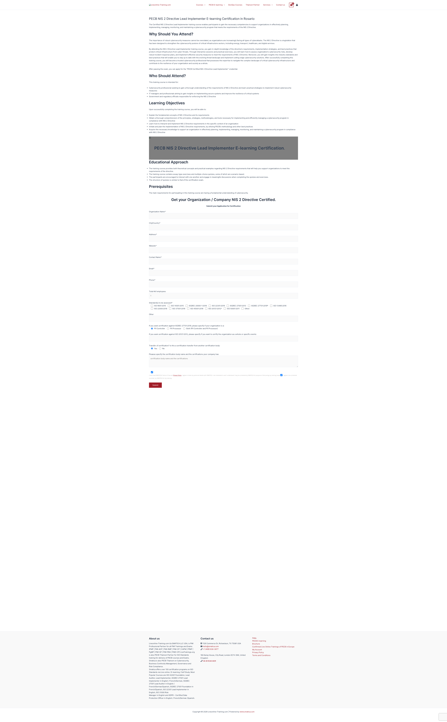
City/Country (154, 223)
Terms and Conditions (261, 655)
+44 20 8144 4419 (209, 661)
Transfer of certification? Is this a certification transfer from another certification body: (184, 345)
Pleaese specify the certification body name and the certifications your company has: (184, 354)
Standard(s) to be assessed (160, 303)
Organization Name (157, 212)
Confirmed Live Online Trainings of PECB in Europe (273, 647)
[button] (204, 5)
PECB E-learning (216, 5)
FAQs (254, 638)
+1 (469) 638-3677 (210, 649)
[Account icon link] (297, 5)
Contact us (280, 5)
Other (151, 314)
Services (266, 5)
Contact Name (155, 257)
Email (151, 268)
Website (153, 246)
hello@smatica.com (211, 646)
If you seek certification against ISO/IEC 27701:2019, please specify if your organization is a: (186, 326)
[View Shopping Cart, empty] (291, 5)
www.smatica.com (247, 712)
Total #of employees (157, 291)
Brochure (256, 644)
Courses (199, 5)
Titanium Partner (253, 5)
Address (153, 234)
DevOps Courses (235, 5)
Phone (152, 280)
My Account (257, 649)
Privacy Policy (177, 375)
